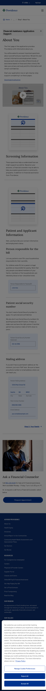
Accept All (25, 684)
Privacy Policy (20, 661)
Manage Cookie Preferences (24, 669)
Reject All (24, 676)
